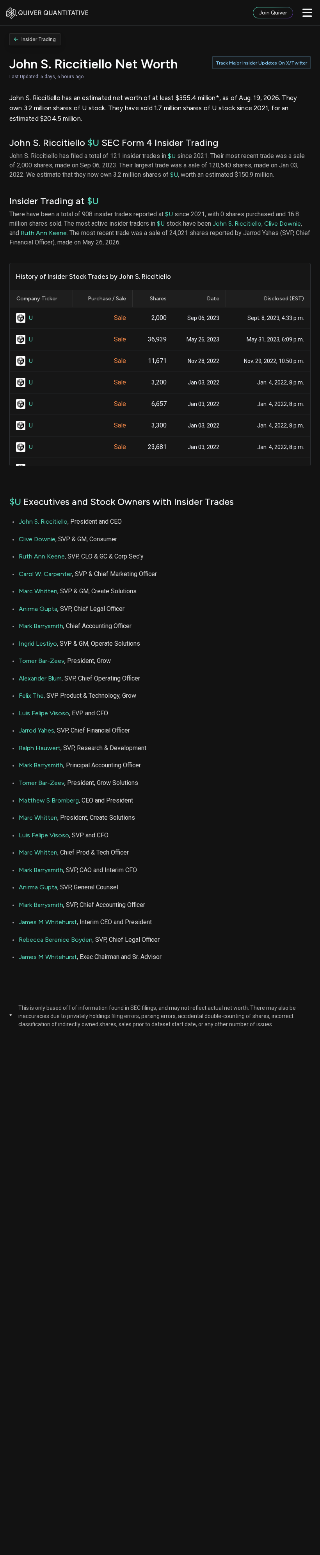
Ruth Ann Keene (44, 233)
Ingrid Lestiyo (38, 643)
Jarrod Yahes (36, 730)
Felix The (31, 695)
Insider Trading (38, 39)
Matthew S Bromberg (49, 800)
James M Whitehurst (48, 922)
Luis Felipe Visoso (44, 713)
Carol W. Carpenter (45, 574)
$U (93, 142)
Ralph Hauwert (39, 748)
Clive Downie (282, 223)
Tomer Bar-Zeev (41, 660)
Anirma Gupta (38, 608)
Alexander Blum (40, 678)
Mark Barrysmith (41, 626)
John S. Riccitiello (237, 223)
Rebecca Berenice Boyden (55, 939)
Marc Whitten (38, 591)
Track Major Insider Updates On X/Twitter (261, 63)
